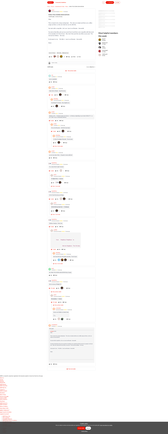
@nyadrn (52, 331)
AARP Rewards (3, 384)
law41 (53, 268)
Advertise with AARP (4, 396)
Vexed (103, 46)
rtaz (52, 75)
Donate (1, 379)
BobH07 (104, 39)
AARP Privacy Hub (6, 416)
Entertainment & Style (59, 6)
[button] (110, 2)
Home (48, 6)
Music (66, 6)
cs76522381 (58, 308)
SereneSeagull (105, 50)
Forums (52, 6)
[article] (71, 79)
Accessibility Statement (7, 419)
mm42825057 (54, 324)
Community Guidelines (60, 2)
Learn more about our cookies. (106, 425)
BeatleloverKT (105, 42)
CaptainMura (54, 162)
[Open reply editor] (71, 63)
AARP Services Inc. (4, 403)
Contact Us (2, 389)
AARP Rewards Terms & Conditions (10, 420)
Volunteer (2, 381)
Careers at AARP (3, 398)
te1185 (55, 123)
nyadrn (53, 10)
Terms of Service (6, 417)
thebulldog (56, 98)
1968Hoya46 (104, 54)
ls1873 (55, 174)
